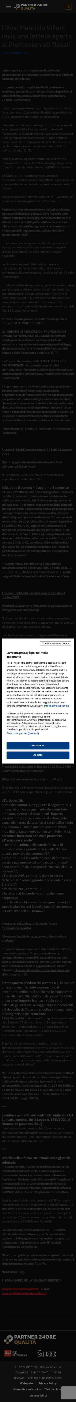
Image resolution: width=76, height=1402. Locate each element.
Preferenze (38, 745)
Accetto (38, 755)
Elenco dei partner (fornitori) (23, 733)
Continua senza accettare (55, 643)
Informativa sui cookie (56, 706)
